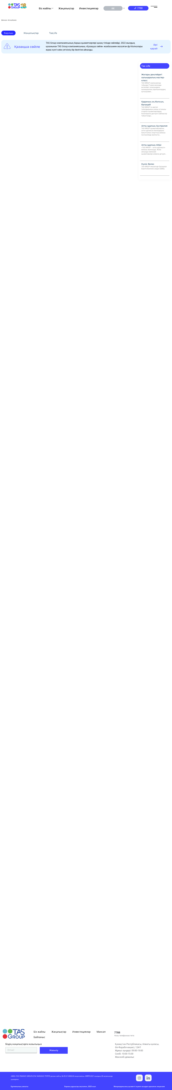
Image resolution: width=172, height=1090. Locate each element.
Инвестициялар (88, 8)
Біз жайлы (45, 8)
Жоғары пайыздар (14, 984)
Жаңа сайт (10, 463)
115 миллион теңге (14, 880)
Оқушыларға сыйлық (16, 775)
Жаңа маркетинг (13, 369)
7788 (117, 1032)
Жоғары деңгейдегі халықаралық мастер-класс (153, 77)
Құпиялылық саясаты (19, 1086)
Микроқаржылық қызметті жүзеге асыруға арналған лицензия (139, 1086)
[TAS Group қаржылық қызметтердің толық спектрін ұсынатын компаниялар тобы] (148, 1078)
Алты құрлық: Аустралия (154, 126)
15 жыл (8, 159)
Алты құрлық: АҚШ (151, 145)
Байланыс (39, 1037)
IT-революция (12, 264)
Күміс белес (147, 164)
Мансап (101, 1031)
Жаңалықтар (66, 8)
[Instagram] (139, 1078)
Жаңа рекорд (11, 670)
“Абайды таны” (12, 567)
